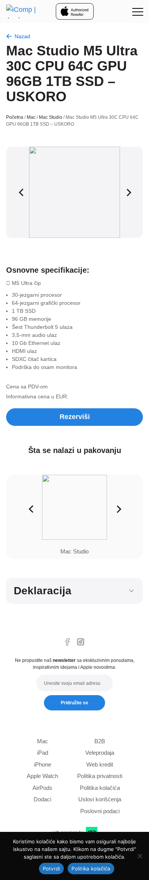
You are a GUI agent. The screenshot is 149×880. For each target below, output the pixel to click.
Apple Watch (42, 776)
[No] (139, 856)
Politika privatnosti (99, 776)
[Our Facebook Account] (67, 641)
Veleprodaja (99, 752)
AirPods (42, 788)
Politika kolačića (100, 788)
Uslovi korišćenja (99, 799)
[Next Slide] (128, 192)
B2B (99, 741)
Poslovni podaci (100, 811)
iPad (42, 752)
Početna (14, 117)
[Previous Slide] (21, 192)
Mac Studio (50, 117)
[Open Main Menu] (137, 11)
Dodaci (42, 799)
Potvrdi (51, 868)
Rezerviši (75, 417)
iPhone (42, 764)
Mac (31, 117)
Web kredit (99, 764)
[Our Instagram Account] (80, 641)
